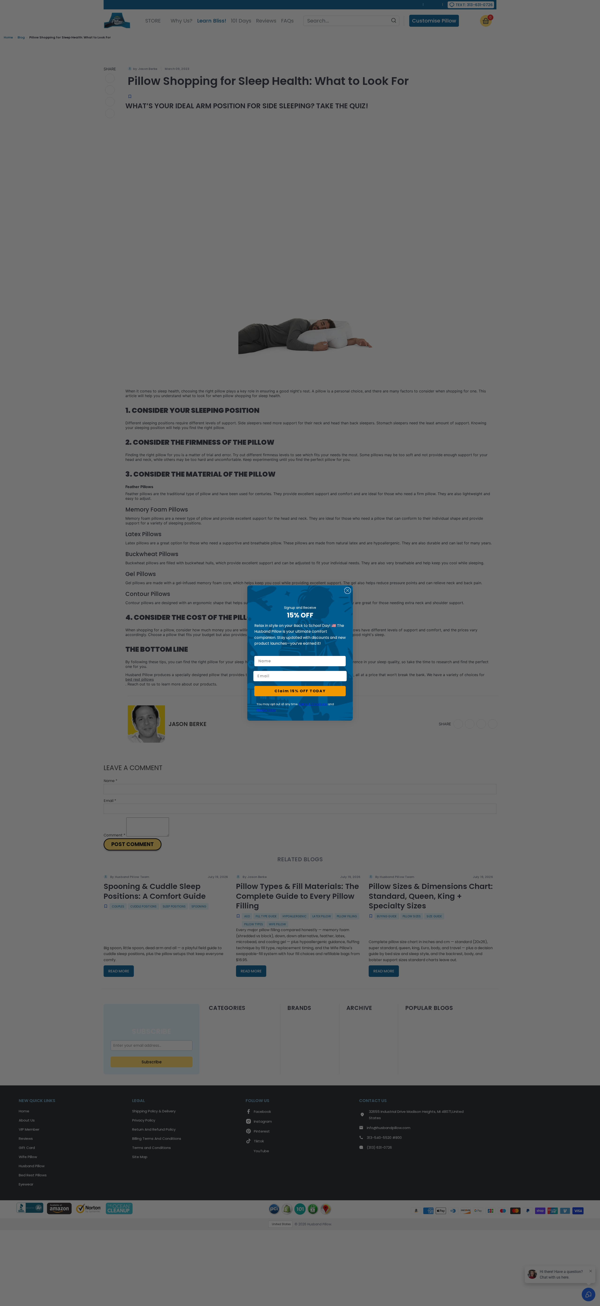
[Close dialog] (347, 590)
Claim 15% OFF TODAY (300, 691)
